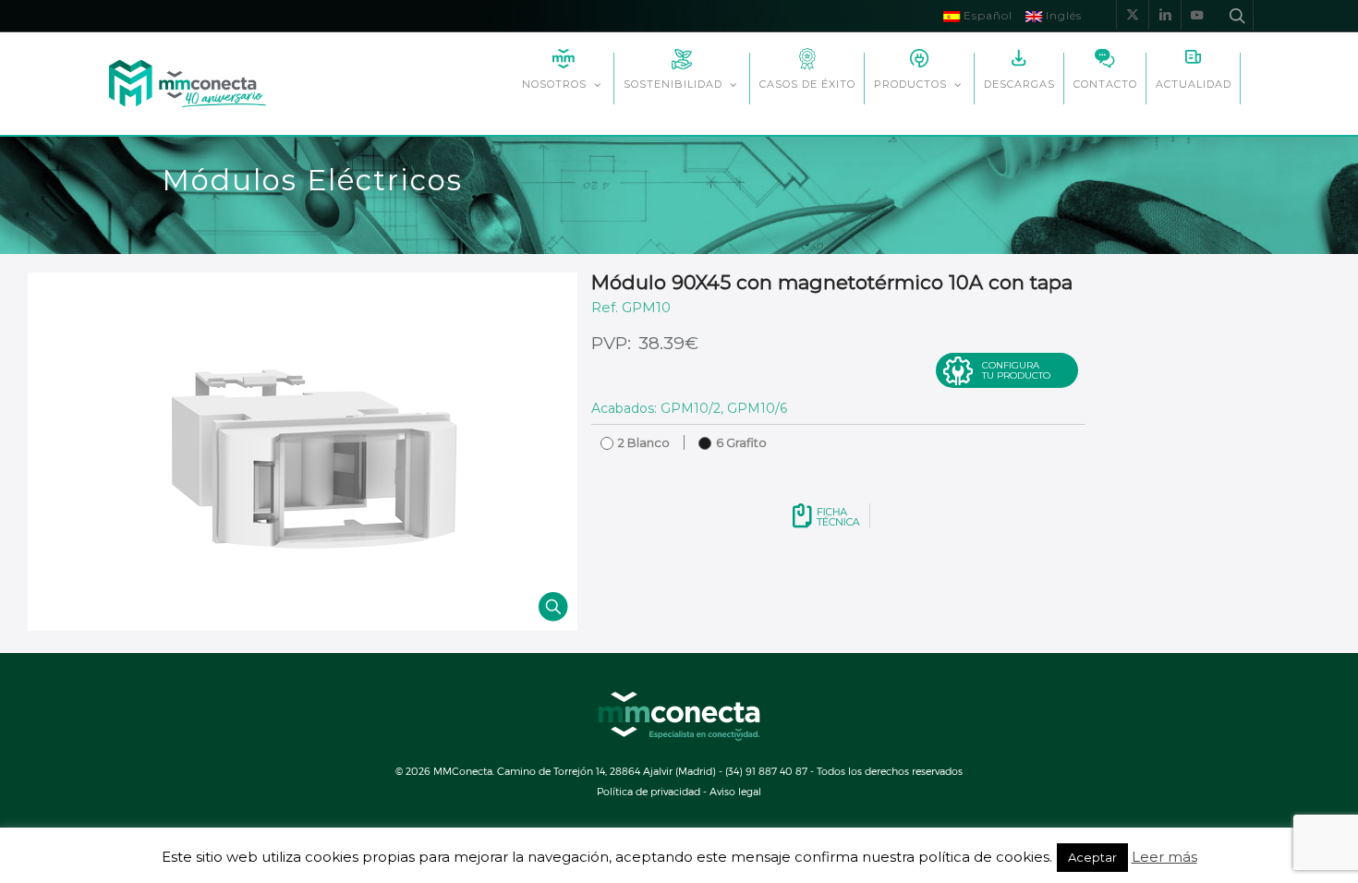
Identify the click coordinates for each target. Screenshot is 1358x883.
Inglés (1062, 15)
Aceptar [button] (1092, 857)
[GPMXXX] (302, 451)
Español (986, 15)
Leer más (1164, 857)
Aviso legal (735, 791)
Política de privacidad (648, 791)
